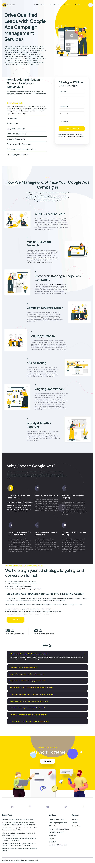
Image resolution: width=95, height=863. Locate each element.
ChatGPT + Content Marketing (59, 829)
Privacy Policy (66, 136)
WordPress (52, 835)
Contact (74, 823)
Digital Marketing (39, 5)
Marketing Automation (56, 819)
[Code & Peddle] (9, 5)
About (77, 5)
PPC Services (53, 826)
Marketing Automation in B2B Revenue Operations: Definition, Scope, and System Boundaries (18, 844)
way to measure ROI (57, 284)
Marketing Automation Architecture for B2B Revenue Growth (19, 849)
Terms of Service (76, 136)
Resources (67, 5)
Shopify (51, 838)
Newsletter (52, 842)
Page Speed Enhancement (57, 845)
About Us (75, 819)
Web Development (54, 5)
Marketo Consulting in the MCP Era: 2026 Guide (17, 819)
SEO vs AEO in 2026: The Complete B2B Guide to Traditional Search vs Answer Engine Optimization (18, 824)
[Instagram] (29, 807)
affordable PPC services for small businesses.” (40, 262)
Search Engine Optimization (58, 823)
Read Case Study (15, 620)
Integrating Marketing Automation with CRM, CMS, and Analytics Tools (18, 834)
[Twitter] (65, 807)
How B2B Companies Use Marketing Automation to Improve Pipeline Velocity (19, 839)
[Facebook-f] (83, 807)
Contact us (47, 761)
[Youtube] (47, 807)
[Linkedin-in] (12, 807)
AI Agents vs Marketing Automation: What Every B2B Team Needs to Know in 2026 (19, 829)
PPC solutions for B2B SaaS (19, 589)
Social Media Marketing (56, 832)
